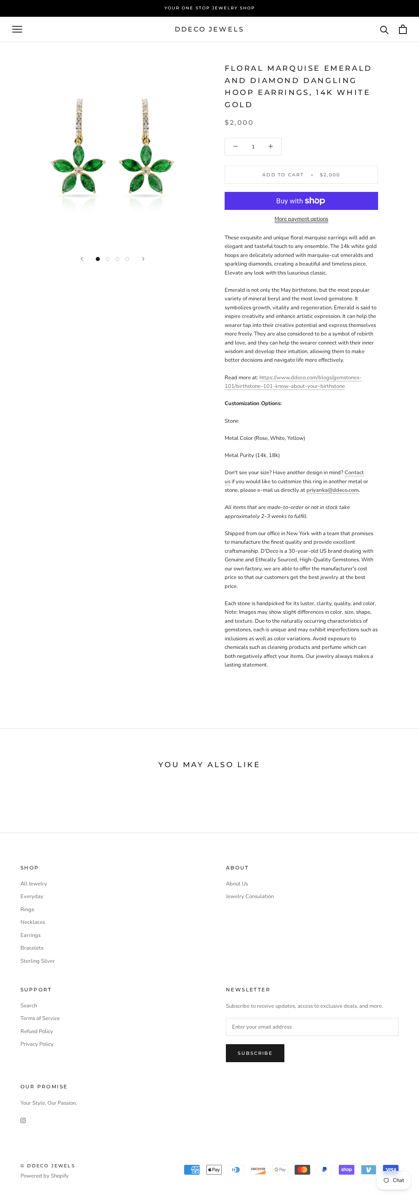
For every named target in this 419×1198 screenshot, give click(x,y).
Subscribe (255, 1053)
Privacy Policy (37, 1044)
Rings (27, 909)
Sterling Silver (37, 961)
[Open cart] (403, 29)
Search (28, 1005)
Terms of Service (40, 1018)
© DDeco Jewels (47, 1166)
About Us (237, 883)
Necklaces (32, 922)
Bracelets (31, 948)
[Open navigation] (17, 29)
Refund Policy (36, 1031)
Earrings (30, 935)
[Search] (384, 29)
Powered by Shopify (44, 1176)
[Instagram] (23, 1120)
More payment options (301, 219)
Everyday (31, 896)
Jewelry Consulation (250, 896)
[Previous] (82, 259)
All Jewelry (33, 883)
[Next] (143, 259)
